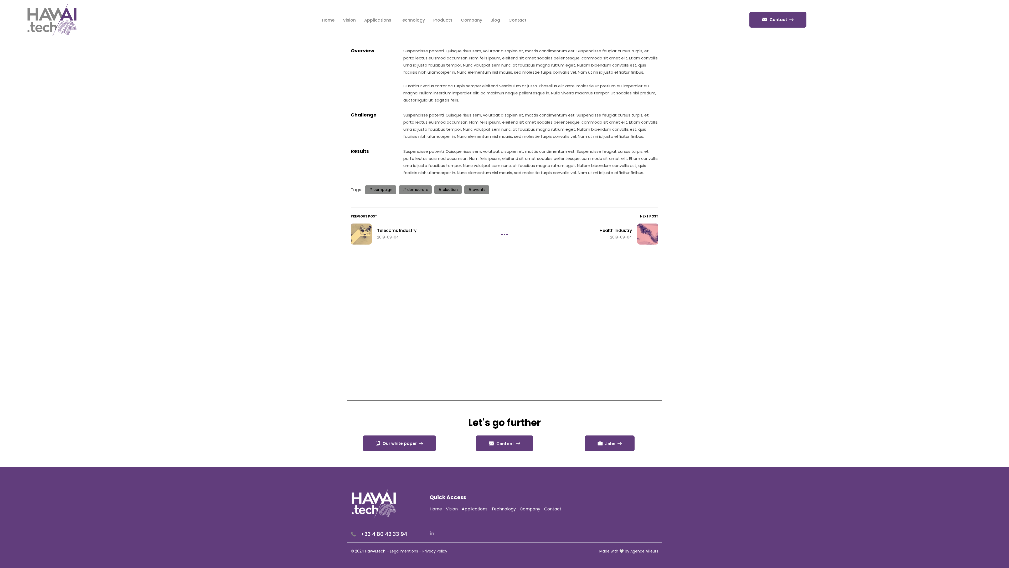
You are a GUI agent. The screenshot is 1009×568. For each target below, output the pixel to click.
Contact (517, 20)
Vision (349, 20)
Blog (495, 20)
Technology (412, 20)
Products (442, 20)
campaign (382, 189)
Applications (377, 20)
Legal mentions (404, 551)
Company (471, 20)
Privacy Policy (435, 551)
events (479, 189)
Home (328, 20)
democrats (417, 189)
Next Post (649, 216)
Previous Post (364, 216)
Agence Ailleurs (644, 551)
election (450, 189)
